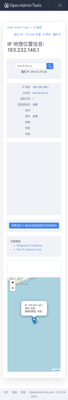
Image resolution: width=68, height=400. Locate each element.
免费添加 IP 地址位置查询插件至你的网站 (34, 225)
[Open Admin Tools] (22, 5)
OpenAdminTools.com (41, 392)
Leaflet (56, 370)
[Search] (49, 66)
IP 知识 (47, 34)
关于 (6, 392)
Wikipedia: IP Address (29, 245)
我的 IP (57, 34)
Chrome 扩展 (33, 34)
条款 (23, 392)
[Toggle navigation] (60, 5)
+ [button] (13, 282)
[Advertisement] (34, 178)
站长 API (18, 34)
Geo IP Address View (29, 249)
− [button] (13, 288)
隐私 (14, 392)
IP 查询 (37, 27)
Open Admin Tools (18, 27)
